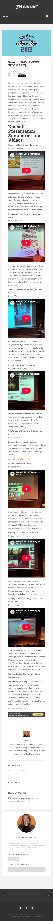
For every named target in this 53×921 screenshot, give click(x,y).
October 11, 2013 (18, 71)
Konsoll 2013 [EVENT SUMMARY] (23, 63)
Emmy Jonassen (16, 744)
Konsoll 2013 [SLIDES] (19, 770)
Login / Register (24, 801)
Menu (5, 16)
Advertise (14, 916)
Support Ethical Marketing (31, 916)
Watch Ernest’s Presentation (20, 459)
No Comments (17, 74)
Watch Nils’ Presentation (18, 708)
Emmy (26, 740)
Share (14, 76)
